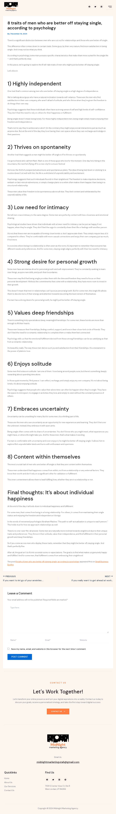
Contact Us (9, 790)
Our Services (10, 786)
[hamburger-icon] (110, 7)
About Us (8, 782)
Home (6, 778)
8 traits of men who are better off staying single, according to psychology (47, 561)
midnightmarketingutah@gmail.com (58, 762)
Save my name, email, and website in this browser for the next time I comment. (48, 649)
